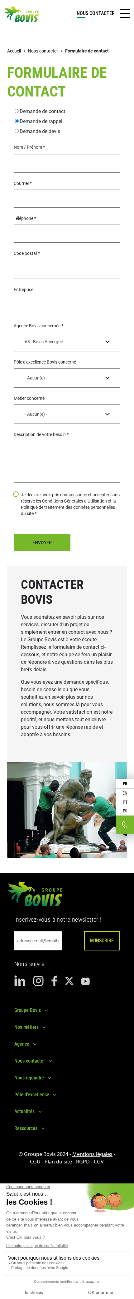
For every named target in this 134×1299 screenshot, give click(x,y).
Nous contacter (43, 50)
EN (124, 793)
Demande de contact (42, 111)
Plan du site (58, 1161)
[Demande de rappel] (125, 825)
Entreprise (23, 289)
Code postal (25, 253)
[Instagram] (38, 980)
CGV (99, 1161)
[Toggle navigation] (125, 14)
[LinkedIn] (20, 980)
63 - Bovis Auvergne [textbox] (44, 341)
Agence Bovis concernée (37, 325)
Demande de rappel (41, 121)
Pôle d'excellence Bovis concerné (45, 361)
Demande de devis (40, 131)
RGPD (83, 1161)
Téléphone (23, 218)
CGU (35, 1161)
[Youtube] (85, 981)
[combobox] (66, 341)
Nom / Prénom (28, 147)
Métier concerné (29, 398)
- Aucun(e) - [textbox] (36, 377)
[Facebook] (54, 980)
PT (125, 802)
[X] (69, 980)
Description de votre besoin (40, 434)
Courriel (21, 183)
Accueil (14, 50)
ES (125, 810)
